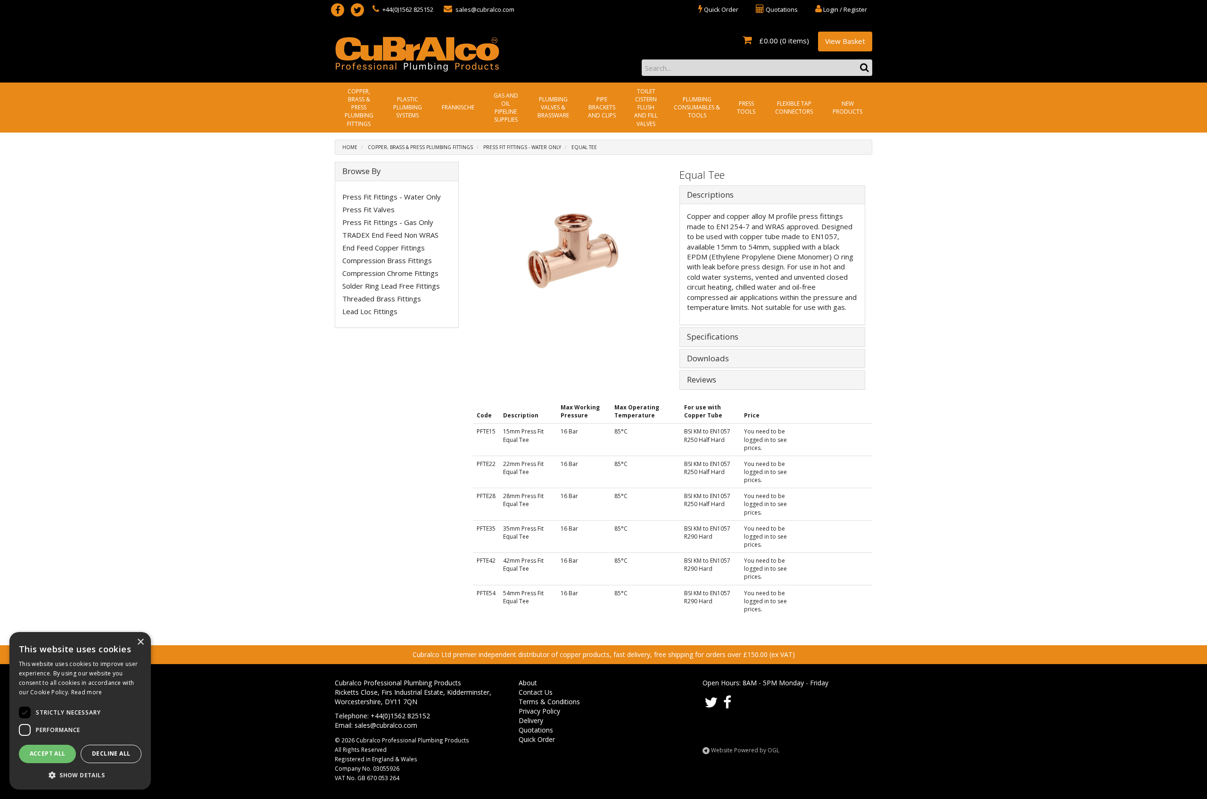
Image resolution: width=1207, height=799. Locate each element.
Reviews (701, 379)
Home (349, 147)
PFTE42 (486, 561)
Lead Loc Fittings (369, 311)
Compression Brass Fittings (387, 260)
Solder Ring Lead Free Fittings (391, 286)
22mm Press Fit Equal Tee (523, 468)
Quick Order (537, 739)
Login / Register (844, 9)
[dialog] (80, 711)
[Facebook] (337, 10)
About (528, 682)
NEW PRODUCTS (847, 108)
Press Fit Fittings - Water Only (522, 147)
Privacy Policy (539, 711)
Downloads (708, 358)
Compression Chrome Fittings (390, 273)
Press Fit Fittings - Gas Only (387, 222)
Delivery (531, 720)
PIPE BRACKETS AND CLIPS (602, 107)
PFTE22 (486, 464)
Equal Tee (584, 147)
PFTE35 (486, 528)
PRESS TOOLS (746, 108)
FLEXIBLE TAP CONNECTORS (794, 108)
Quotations (536, 729)
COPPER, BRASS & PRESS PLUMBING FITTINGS (359, 107)
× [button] (140, 642)
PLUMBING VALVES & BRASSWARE (553, 107)
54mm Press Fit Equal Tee (523, 597)
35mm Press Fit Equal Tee (523, 532)
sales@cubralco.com (484, 9)
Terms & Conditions (549, 701)
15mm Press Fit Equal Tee (523, 435)
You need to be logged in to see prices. (765, 439)
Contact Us (536, 692)
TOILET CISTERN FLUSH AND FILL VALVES (646, 107)
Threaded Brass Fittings (381, 298)
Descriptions (710, 195)
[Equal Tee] (573, 252)
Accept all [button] (48, 753)
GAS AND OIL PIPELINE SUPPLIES (506, 108)
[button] (80, 774)
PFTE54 (486, 593)
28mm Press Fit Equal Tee (523, 500)
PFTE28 (486, 496)
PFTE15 (486, 431)
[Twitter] (357, 10)
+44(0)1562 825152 (407, 9)
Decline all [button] (111, 753)
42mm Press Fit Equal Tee (523, 565)
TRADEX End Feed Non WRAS (390, 235)
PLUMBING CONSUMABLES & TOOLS (697, 107)
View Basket (845, 41)
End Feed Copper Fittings (383, 247)
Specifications (712, 337)
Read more (86, 692)
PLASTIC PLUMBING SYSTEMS (407, 107)
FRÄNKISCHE (458, 107)
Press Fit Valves (368, 209)
